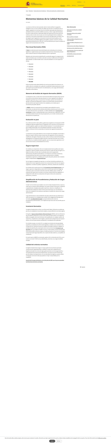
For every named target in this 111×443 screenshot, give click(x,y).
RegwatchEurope (41, 158)
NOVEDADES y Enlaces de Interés (74, 53)
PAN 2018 (31, 64)
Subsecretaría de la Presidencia (40, 10)
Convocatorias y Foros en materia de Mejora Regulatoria (75, 51)
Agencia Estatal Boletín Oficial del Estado (41, 214)
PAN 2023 (31, 74)
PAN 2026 (31, 81)
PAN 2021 (31, 69)
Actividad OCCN (70, 56)
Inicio (27, 10)
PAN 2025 (31, 79)
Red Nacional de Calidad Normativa (74, 48)
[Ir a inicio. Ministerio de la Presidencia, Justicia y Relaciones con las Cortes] (34, 4)
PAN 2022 (31, 71)
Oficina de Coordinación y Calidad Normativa (55, 10)
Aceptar (52, 441)
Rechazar (58, 441)
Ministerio (31, 10)
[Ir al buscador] (84, 2)
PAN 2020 (31, 66)
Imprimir (83, 267)
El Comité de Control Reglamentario (52, 167)
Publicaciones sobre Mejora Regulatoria (75, 46)
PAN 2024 (31, 76)
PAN (28, 50)
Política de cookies (102, 438)
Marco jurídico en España (72, 36)
